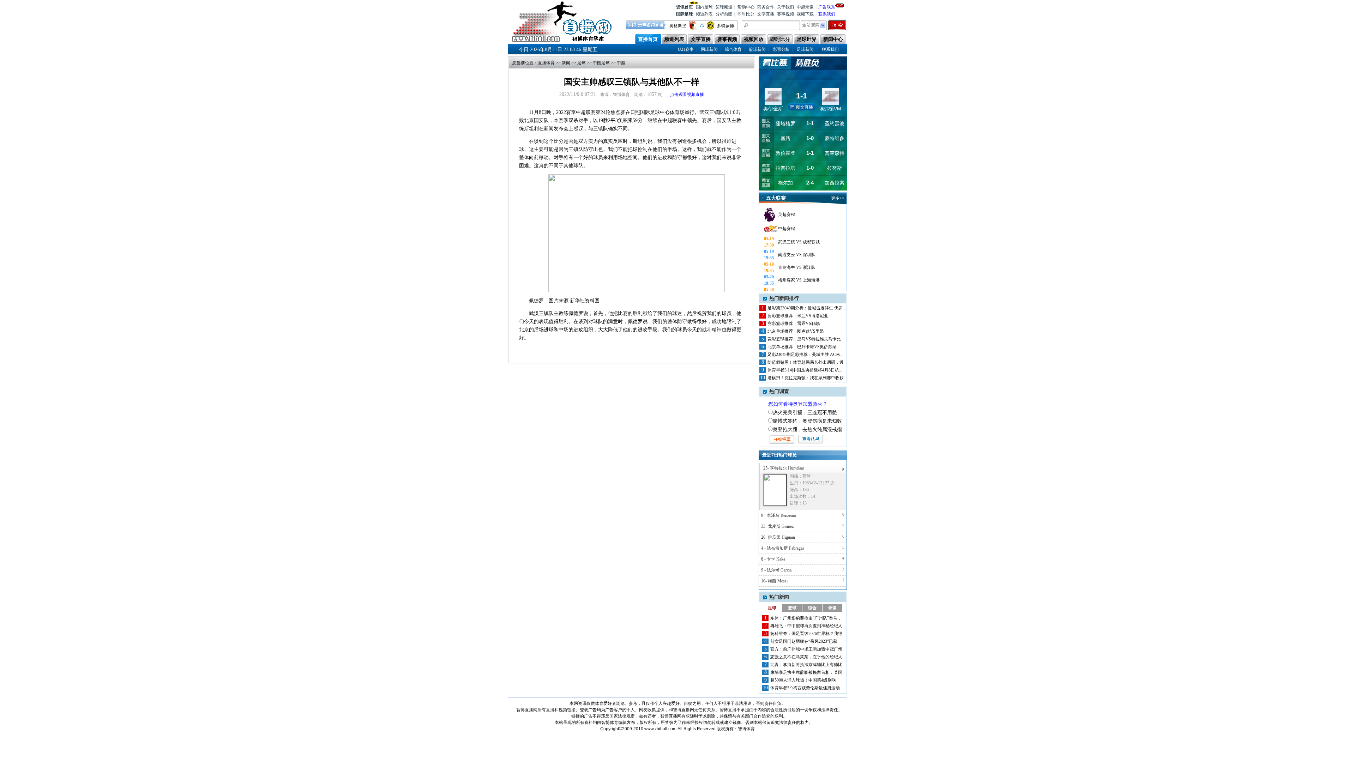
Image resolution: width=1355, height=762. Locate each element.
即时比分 (745, 14)
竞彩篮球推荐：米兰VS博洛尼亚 (797, 315)
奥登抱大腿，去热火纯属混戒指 (807, 429)
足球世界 (807, 39)
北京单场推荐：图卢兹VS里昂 (795, 331)
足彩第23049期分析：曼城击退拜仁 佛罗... (806, 308)
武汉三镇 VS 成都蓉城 (799, 242)
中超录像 (805, 7)
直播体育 (546, 62)
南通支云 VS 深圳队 (796, 254)
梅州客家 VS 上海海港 (799, 280)
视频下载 (805, 14)
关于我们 (785, 7)
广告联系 (826, 7)
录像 (832, 607)
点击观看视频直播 (687, 94)
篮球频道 (724, 7)
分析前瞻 (724, 14)
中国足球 (601, 62)
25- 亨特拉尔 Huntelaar (783, 468)
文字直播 (765, 14)
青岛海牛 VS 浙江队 (796, 267)
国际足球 (684, 14)
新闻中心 (833, 39)
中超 (621, 62)
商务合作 (765, 7)
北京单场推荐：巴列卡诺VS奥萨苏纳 (802, 346)
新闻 (566, 62)
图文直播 (804, 107)
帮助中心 (745, 7)
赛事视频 (785, 14)
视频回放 (754, 39)
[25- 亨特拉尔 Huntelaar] (775, 490)
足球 (581, 62)
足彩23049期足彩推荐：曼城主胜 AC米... (805, 354)
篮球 (792, 607)
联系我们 (826, 14)
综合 (812, 607)
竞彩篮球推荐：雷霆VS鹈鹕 (793, 323)
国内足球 (704, 7)
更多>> (837, 198)
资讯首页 (684, 7)
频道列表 (704, 14)
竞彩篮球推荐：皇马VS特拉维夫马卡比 (804, 339)
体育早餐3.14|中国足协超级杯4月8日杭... (804, 370)
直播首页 (648, 39)
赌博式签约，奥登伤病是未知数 (807, 421)
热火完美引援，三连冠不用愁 (805, 412)
